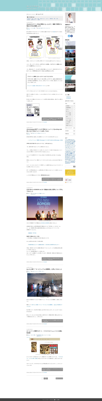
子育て (67, 154)
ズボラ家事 (70, 121)
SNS (70, 141)
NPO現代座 (68, 98)
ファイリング (70, 118)
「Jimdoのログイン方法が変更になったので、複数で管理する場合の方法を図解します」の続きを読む (52, 119)
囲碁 (69, 153)
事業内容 (51, 18)
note (70, 140)
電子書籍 (71, 162)
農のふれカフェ (68, 161)
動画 (65, 153)
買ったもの (72, 160)
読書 (69, 160)
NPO (38, 18)
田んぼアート (69, 156)
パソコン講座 (33, 28)
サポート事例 (70, 120)
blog (28, 28)
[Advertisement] (48, 110)
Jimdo (35, 18)
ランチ (73, 149)
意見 (67, 155)
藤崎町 (74, 158)
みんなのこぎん (67, 145)
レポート (47, 18)
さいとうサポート (34, 6)
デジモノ (71, 147)
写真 (54, 18)
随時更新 (68, 162)
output (72, 140)
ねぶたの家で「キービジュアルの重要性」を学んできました (44, 269)
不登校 (67, 151)
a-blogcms (29, 18)
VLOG (72, 141)
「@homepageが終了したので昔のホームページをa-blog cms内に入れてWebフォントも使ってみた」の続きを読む (52, 179)
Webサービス (42, 18)
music (66, 140)
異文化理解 (67, 157)
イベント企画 (70, 114)
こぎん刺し (72, 143)
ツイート (28, 29)
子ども (70, 109)
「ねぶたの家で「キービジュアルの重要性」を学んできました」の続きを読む (52, 321)
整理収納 (69, 155)
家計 (71, 154)
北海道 (67, 153)
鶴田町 (67, 163)
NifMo (68, 140)
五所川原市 (71, 152)
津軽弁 (66, 156)
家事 (69, 154)
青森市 (39, 19)
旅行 (70, 116)
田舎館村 (73, 156)
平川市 (73, 154)
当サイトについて (69, 127)
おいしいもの (71, 142)
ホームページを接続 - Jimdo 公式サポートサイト (36, 85)
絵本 (69, 158)
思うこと (70, 111)
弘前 (57, 18)
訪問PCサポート (34, 19)
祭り (72, 157)
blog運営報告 (70, 107)
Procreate (67, 141)
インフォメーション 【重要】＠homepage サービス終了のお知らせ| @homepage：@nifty (45, 140)
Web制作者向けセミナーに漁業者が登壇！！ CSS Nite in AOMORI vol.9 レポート (43, 244)
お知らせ (70, 123)
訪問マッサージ (70, 125)
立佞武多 (67, 158)
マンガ (71, 149)
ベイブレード (73, 148)
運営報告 (72, 161)
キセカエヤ (68, 96)
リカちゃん (69, 150)
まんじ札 (73, 144)
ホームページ (39, 14)
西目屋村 (66, 159)
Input (32, 18)
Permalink (45, 122)
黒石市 (69, 163)
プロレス (69, 148)
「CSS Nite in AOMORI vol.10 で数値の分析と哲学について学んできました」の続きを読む (52, 259)
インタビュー (72, 145)
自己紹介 (28, 19)
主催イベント (71, 151)
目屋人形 (70, 157)
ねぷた (71, 144)
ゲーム (72, 146)
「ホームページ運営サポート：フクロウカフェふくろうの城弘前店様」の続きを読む (52, 369)
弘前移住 (70, 105)
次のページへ (58, 378)
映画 (73, 155)
